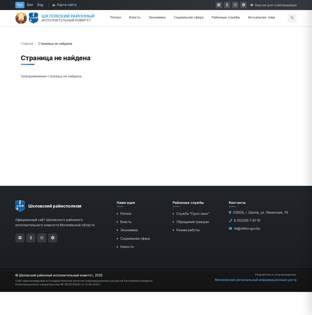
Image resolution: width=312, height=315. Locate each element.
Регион (125, 213)
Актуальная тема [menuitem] (261, 17)
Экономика (129, 230)
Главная (27, 43)
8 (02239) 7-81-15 (247, 220)
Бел (30, 5)
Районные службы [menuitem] (226, 17)
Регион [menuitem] (116, 17)
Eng (40, 5)
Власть (126, 222)
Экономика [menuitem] (157, 17)
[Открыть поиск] (292, 18)
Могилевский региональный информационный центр (256, 280)
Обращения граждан (192, 222)
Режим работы (188, 230)
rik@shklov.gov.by (247, 228)
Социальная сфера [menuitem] (189, 17)
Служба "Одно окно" (192, 213)
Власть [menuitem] (134, 17)
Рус (20, 5)
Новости (127, 247)
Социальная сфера (135, 238)
